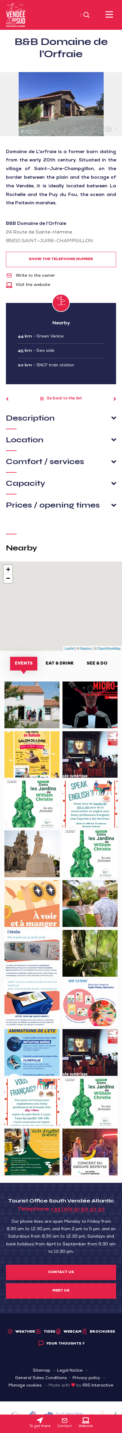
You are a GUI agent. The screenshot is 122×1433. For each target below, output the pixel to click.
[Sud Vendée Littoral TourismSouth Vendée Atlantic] (16, 15)
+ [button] (8, 569)
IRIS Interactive (98, 1386)
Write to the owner (35, 276)
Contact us (61, 1272)
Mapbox (86, 648)
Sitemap (41, 1371)
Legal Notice (70, 1371)
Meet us (61, 1291)
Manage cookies (25, 1386)
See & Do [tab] (97, 664)
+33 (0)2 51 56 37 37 (77, 1208)
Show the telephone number (61, 259)
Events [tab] (24, 664)
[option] (61, 104)
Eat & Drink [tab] (60, 664)
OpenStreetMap (109, 648)
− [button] (8, 578)
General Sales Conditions (41, 1378)
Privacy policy (86, 1378)
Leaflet (69, 648)
